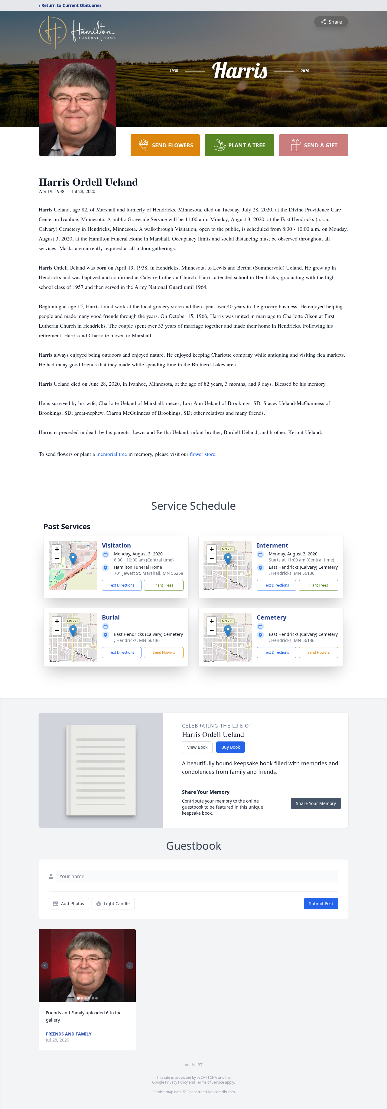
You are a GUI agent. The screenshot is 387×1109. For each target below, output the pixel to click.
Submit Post (321, 903)
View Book (197, 747)
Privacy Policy (176, 1082)
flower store (202, 453)
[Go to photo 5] (93, 998)
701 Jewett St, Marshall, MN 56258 (148, 573)
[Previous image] (44, 965)
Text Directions (121, 585)
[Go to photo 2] (82, 998)
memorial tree (111, 453)
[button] (73, 559)
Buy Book (230, 747)
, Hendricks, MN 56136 (291, 573)
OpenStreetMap (200, 1091)
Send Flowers (164, 652)
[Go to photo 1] (78, 998)
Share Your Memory (316, 803)
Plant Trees (163, 585)
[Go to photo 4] (89, 998)
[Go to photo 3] (85, 998)
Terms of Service (210, 1082)
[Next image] (129, 965)
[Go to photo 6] (96, 998)
